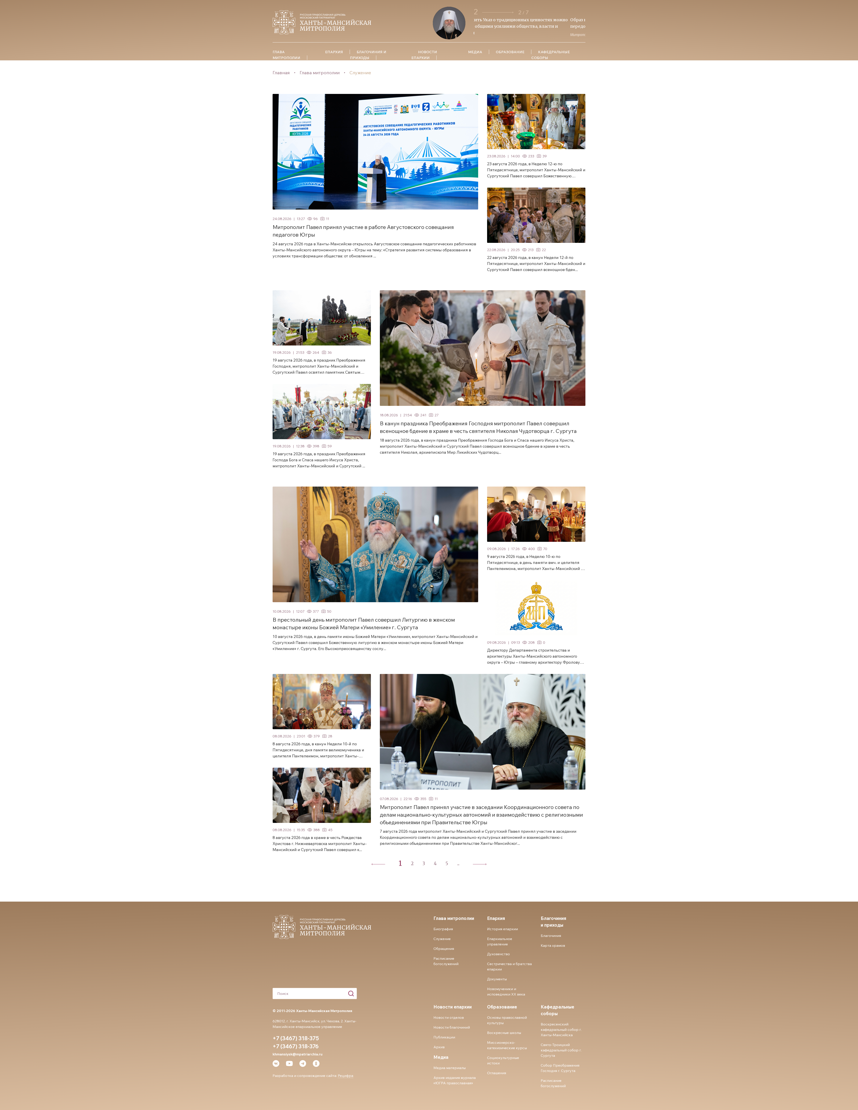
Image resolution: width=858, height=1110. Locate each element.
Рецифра (345, 1075)
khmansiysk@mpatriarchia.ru (297, 1054)
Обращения (443, 948)
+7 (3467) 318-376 (296, 1046)
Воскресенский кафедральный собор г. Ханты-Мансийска (561, 1029)
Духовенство (498, 954)
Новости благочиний (451, 1027)
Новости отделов (448, 1017)
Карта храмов (553, 945)
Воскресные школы (504, 1032)
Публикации (444, 1037)
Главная (281, 72)
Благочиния (551, 935)
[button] (497, 12)
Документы (497, 979)
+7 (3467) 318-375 (296, 1038)
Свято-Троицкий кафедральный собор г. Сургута (561, 1050)
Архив (439, 1047)
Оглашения (496, 1073)
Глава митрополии (320, 72)
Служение (360, 72)
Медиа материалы (449, 1068)
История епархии (502, 929)
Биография (443, 929)
